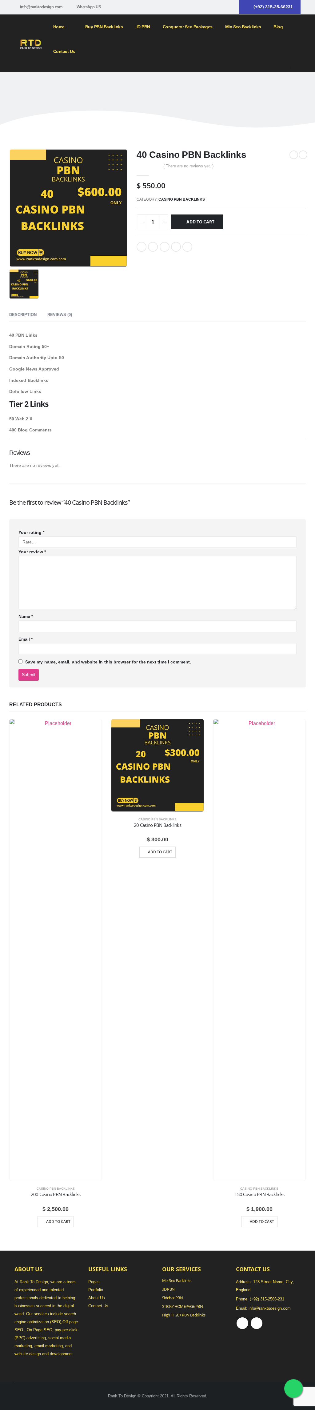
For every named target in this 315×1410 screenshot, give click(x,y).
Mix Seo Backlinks (176, 1280)
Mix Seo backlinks (243, 26)
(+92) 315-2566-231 (267, 1299)
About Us (96, 1298)
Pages (94, 1282)
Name (25, 616)
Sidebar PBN (172, 1297)
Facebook (141, 247)
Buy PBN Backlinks (104, 26)
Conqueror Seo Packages (188, 26)
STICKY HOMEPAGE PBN (182, 1306)
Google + (176, 247)
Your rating (31, 532)
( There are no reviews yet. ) (188, 166)
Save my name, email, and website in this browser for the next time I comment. (108, 661)
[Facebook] (220, 7)
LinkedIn (164, 247)
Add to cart (200, 222)
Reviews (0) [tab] (59, 314)
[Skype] (230, 7)
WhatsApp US (89, 7)
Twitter (153, 247)
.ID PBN (142, 26)
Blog (278, 26)
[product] (56, 950)
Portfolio (95, 1290)
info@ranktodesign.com (41, 7)
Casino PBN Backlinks (181, 199)
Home (59, 26)
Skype (256, 1323)
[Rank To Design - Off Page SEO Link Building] (30, 43)
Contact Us (64, 51)
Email (187, 247)
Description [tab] (23, 314)
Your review (32, 551)
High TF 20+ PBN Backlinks (183, 1315)
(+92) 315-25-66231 (273, 6)
